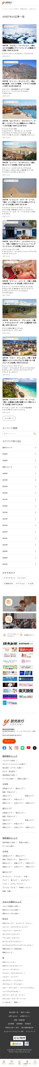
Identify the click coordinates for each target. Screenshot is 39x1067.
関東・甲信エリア (8, 792)
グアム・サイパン (17, 884)
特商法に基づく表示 (12, 1027)
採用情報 (19, 1024)
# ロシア (5, 372)
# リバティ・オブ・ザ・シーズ (13, 407)
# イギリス (21, 286)
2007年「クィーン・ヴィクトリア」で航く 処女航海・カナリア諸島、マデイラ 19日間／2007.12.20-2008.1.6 (19, 83)
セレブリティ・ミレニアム (12, 980)
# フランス (6, 290)
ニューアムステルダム (10, 991)
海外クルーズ (7, 467)
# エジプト (16, 135)
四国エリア (6, 803)
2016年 (5, 506)
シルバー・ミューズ (9, 977)
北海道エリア (7, 788)
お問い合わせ (13, 1016)
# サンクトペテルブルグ (26, 368)
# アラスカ (19, 328)
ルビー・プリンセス (9, 988)
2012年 (5, 532)
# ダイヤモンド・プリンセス (12, 330)
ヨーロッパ (6, 876)
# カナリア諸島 (24, 89)
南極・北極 (6, 891)
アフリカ (17, 876)
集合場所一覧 (13, 1012)
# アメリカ (32, 251)
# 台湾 (30, 583)
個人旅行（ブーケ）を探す (12, 768)
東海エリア (29, 796)
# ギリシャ (31, 135)
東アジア (14, 880)
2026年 (5, 473)
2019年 (5, 493)
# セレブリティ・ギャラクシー (13, 131)
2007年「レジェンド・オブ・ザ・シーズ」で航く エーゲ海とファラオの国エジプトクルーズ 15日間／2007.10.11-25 (19, 202)
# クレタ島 (13, 129)
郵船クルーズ (7, 952)
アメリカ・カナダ (8, 887)
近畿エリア (6, 799)
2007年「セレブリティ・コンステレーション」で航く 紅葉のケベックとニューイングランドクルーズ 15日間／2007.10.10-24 (19, 244)
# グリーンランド (8, 53)
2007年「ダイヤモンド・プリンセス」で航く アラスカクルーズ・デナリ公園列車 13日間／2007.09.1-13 (19, 322)
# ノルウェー (13, 372)
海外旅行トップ (9, 838)
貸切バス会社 (25, 1012)
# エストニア (18, 370)
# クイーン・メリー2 (9, 286)
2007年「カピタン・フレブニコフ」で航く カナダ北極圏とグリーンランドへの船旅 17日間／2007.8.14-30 (19, 48)
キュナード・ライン (23, 923)
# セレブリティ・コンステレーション (15, 251)
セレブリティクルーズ (10, 934)
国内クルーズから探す (10, 913)
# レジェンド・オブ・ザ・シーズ (13, 212)
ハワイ (4, 884)
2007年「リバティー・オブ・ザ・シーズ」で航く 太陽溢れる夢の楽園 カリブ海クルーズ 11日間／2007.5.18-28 (19, 402)
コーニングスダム (26, 988)
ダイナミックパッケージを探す (13, 764)
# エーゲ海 (27, 133)
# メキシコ (21, 409)
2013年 (5, 525)
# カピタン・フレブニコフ (24, 53)
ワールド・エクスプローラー (13, 973)
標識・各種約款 (19, 1020)
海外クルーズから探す (10, 910)
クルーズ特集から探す (10, 906)
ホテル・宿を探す (8, 771)
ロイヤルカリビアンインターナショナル (17, 945)
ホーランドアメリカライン (12, 941)
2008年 (5, 460)
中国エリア (18, 799)
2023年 (5, 486)
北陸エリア (6, 796)
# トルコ (5, 129)
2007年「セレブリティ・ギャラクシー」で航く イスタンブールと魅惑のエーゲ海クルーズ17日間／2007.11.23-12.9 (19, 123)
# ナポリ (14, 172)
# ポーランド (18, 366)
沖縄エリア (30, 803)
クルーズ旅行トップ (12, 902)
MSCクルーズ (7, 923)
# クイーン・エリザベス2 (11, 168)
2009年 (5, 454)
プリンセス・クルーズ (10, 938)
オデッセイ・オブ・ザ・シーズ (13, 999)
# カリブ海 (6, 409)
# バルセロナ (23, 290)
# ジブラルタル (26, 168)
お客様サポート (25, 1016)
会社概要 (11, 1024)
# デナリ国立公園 (8, 328)
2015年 (5, 512)
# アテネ (30, 170)
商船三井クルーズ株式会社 (12, 949)
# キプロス (6, 133)
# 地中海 (24, 135)
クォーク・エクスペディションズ (14, 927)
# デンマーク (28, 370)
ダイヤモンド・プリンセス (12, 984)
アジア (4, 880)
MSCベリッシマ (8, 962)
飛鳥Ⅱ (16, 1002)
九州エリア (18, 803)
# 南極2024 (8, 583)
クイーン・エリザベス (10, 969)
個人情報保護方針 (28, 1027)
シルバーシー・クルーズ (11, 930)
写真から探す (22, 779)
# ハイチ (14, 409)
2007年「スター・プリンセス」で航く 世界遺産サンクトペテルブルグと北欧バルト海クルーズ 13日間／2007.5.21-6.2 (19, 360)
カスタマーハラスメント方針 (14, 1031)
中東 (25, 876)
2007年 (5, 564)
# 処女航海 (14, 89)
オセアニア (25, 880)
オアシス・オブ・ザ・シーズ (13, 995)
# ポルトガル (7, 93)
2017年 (5, 499)
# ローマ (14, 207)
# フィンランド (7, 366)
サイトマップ (30, 1031)
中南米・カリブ (24, 887)
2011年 (5, 538)
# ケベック (13, 253)
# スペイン (6, 89)
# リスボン (25, 91)
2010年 (5, 545)
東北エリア (20, 788)
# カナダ (5, 253)
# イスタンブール (17, 133)
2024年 (5, 480)
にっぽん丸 (6, 1002)
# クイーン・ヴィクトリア (11, 91)
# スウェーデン (7, 370)
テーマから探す (8, 779)
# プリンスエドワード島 (10, 249)
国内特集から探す (8, 775)
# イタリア (28, 131)
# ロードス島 (7, 135)
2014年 (5, 519)
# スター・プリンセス (10, 368)
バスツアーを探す (8, 760)
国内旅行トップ (9, 756)
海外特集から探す (8, 842)
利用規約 (28, 1024)
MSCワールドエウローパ (11, 966)
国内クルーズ (7, 447)
